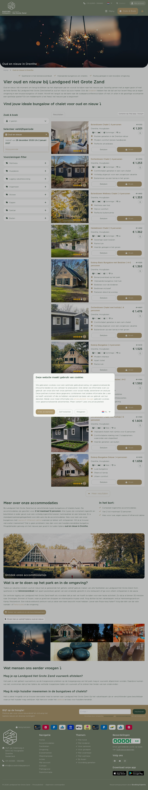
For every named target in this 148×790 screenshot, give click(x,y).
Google (90, 399)
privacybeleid (80, 399)
